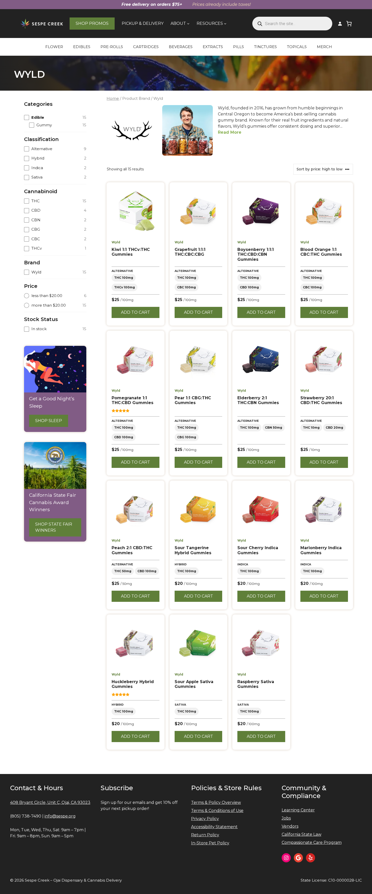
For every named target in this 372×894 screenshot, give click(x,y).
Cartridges (146, 46)
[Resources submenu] (225, 23)
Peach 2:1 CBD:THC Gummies (132, 550)
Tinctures (265, 46)
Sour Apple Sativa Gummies (194, 684)
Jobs (286, 818)
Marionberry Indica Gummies (321, 550)
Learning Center (298, 810)
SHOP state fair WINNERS (53, 527)
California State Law (301, 834)
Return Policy (205, 834)
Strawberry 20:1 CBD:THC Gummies (321, 400)
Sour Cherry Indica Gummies (257, 550)
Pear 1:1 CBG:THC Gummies (193, 400)
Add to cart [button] (135, 312)
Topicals (297, 46)
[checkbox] (55, 118)
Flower (54, 46)
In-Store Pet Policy (210, 843)
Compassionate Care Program (312, 842)
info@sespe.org (60, 816)
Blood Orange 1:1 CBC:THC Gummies (321, 252)
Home (113, 98)
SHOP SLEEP (48, 420)
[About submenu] (188, 23)
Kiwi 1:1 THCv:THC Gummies (131, 252)
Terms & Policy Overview (216, 802)
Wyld (116, 242)
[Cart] (349, 23)
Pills (238, 46)
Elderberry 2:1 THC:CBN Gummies (258, 400)
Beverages (181, 46)
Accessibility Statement (214, 826)
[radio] (55, 296)
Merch (324, 46)
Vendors (290, 826)
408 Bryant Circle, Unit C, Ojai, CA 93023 (50, 802)
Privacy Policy (205, 818)
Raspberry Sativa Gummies (255, 684)
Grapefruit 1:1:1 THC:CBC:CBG (190, 252)
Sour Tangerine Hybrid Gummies (193, 550)
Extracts (213, 46)
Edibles (81, 46)
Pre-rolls (111, 46)
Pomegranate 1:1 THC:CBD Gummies (132, 400)
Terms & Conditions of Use (217, 810)
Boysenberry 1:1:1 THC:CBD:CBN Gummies (255, 254)
